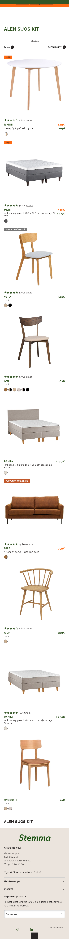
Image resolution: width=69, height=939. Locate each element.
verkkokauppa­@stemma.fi (18, 860)
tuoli (6, 300)
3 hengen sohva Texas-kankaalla (21, 552)
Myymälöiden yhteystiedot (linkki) (22, 872)
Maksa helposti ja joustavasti (34, 3)
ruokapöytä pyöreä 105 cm (19, 128)
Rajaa (7, 47)
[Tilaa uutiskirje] (62, 914)
